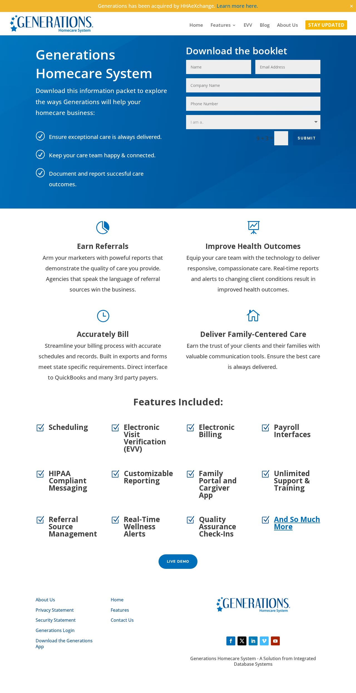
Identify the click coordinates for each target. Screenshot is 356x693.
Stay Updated (326, 25)
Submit (307, 138)
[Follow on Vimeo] (264, 640)
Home (196, 25)
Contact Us (122, 620)
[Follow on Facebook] (230, 640)
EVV (248, 25)
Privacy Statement (55, 610)
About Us (287, 25)
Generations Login (55, 630)
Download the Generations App (64, 644)
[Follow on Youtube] (275, 640)
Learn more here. (237, 6)
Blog (265, 25)
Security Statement (56, 620)
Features (221, 25)
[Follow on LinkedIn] (253, 640)
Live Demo (178, 561)
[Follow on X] (242, 640)
